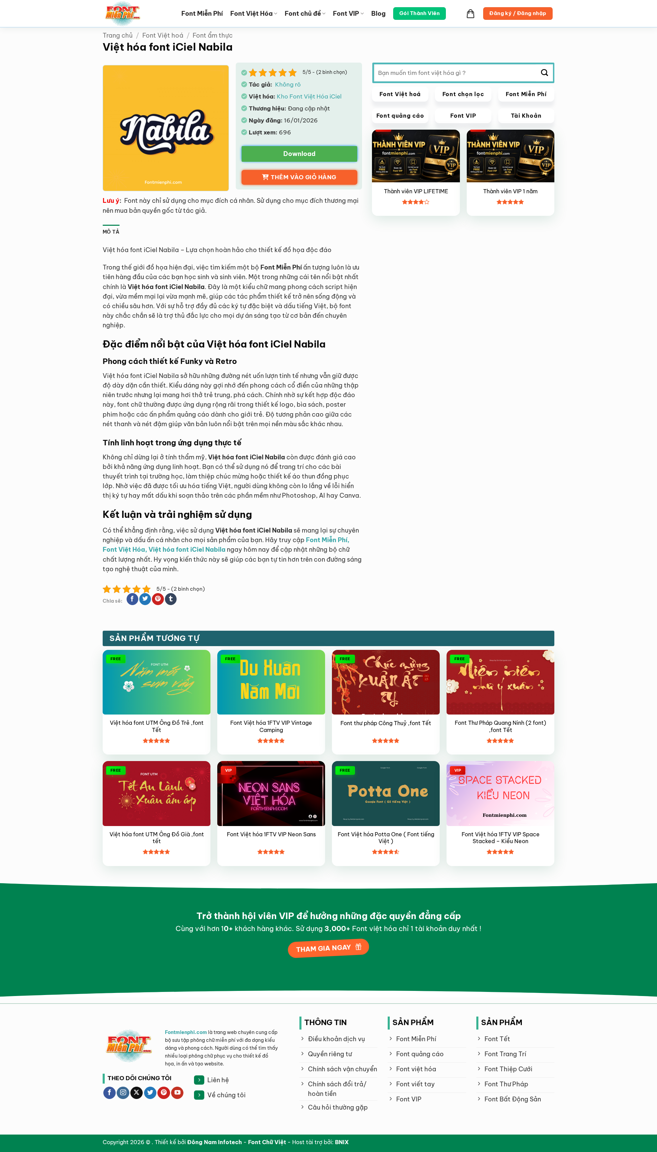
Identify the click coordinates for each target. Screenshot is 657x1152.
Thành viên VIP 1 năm (510, 190)
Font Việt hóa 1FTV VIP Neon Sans (271, 834)
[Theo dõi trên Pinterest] (163, 1093)
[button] (470, 13)
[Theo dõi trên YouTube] (177, 1093)
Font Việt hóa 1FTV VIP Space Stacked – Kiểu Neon (501, 838)
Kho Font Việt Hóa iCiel (309, 96)
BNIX (342, 1142)
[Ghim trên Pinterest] (158, 599)
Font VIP (346, 13)
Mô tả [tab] (111, 232)
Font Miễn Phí (202, 13)
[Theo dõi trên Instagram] (123, 1093)
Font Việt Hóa (251, 13)
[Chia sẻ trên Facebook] (132, 599)
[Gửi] (544, 72)
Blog (378, 13)
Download (299, 154)
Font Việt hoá (162, 35)
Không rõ (287, 84)
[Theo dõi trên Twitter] (150, 1093)
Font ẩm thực (213, 35)
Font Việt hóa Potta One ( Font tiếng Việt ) (386, 838)
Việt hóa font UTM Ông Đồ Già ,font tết (157, 838)
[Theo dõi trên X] (136, 1093)
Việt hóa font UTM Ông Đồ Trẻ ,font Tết (157, 726)
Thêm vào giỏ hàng (303, 177)
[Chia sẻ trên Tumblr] (171, 599)
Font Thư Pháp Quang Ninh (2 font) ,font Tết (500, 726)
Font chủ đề (303, 13)
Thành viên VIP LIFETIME (416, 190)
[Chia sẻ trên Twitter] (145, 599)
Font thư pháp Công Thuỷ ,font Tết (385, 723)
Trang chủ (118, 35)
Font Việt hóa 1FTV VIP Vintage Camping (271, 726)
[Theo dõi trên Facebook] (109, 1093)
